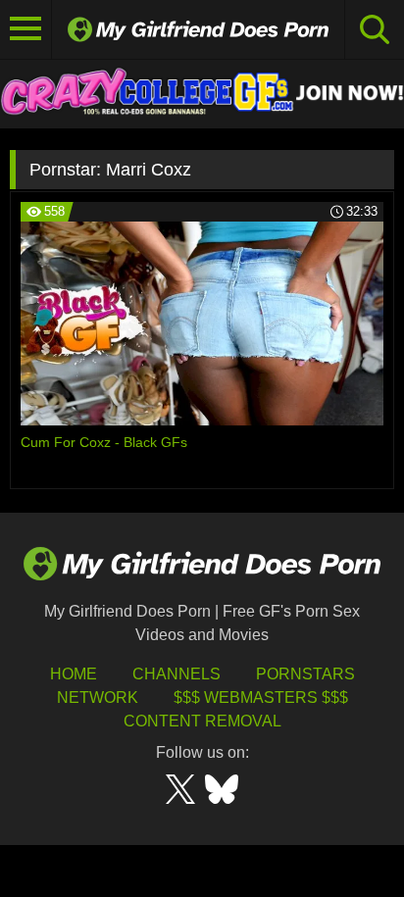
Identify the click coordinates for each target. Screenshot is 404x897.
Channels (176, 674)
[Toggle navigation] (26, 29)
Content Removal (202, 721)
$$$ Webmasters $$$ (261, 697)
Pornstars (305, 674)
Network (97, 697)
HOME (73, 674)
